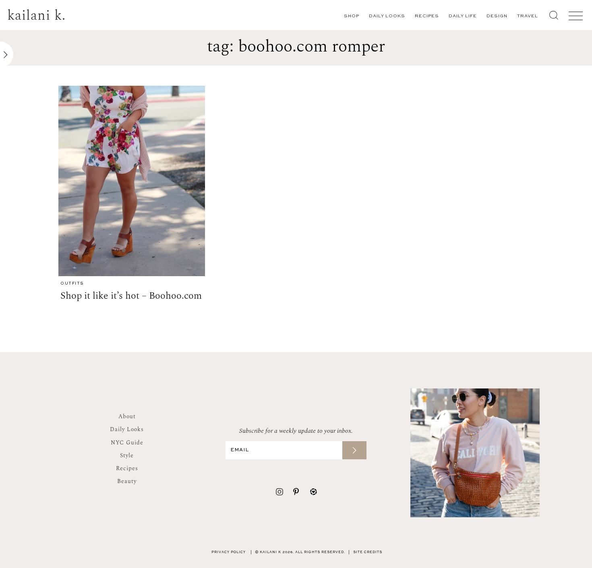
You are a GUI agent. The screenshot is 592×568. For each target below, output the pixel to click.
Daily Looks (387, 16)
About (127, 416)
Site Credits (367, 552)
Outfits (72, 283)
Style (127, 455)
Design (496, 16)
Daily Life (463, 16)
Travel (527, 16)
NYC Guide (127, 442)
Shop (351, 16)
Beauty (127, 481)
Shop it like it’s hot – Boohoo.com (131, 296)
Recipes (427, 16)
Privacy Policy (228, 552)
